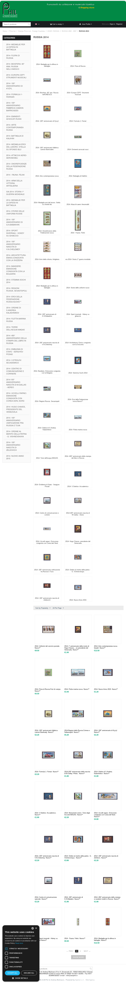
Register (119, 24)
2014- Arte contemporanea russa (15, 127)
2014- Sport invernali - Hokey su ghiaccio (15, 233)
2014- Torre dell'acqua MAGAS (15, 328)
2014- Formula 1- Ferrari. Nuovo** (47, 772)
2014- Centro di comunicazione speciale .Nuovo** (46, 898)
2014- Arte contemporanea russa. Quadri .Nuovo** (106, 647)
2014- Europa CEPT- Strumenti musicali (16, 76)
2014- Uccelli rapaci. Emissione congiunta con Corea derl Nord (16, 397)
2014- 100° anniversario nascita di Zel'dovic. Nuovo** (106, 857)
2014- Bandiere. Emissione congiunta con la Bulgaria (15, 270)
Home (5, 31)
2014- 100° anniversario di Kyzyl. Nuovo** (106, 731)
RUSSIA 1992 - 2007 (69, 31)
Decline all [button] (29, 973)
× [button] (36, 928)
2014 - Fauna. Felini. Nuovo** (74, 938)
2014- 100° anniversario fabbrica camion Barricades (14, 106)
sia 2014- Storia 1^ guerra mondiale (15, 192)
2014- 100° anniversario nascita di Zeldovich (13, 446)
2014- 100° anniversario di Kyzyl (14, 86)
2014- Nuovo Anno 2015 (15, 457)
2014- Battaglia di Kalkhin (14, 137)
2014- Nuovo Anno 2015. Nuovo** (106, 689)
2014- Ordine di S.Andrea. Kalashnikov (13, 310)
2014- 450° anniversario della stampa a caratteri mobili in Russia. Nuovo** (107, 898)
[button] (21, 978)
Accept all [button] (12, 973)
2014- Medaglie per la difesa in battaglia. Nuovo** (105, 939)
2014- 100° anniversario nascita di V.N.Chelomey (13, 245)
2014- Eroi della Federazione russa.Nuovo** (14, 299)
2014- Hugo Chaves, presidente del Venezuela (15, 409)
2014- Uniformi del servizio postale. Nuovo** (47, 647)
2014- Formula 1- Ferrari (14, 95)
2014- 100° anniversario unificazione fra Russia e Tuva (15, 421)
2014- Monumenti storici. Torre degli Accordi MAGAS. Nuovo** (77, 814)
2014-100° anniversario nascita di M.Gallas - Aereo (16, 383)
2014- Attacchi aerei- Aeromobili (16, 156)
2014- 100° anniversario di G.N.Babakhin (14, 222)
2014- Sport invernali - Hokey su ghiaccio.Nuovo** (46, 939)
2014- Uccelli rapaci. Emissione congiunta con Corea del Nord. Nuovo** (105, 814)
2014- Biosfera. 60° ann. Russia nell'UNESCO (15, 66)
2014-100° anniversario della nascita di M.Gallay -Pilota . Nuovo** (77, 772)
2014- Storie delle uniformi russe (15, 212)
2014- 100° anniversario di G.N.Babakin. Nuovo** (73, 898)
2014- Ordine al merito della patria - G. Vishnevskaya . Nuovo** (78, 857)
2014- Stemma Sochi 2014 (16, 281)
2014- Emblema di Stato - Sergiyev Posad (14, 351)
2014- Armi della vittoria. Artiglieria (14, 183)
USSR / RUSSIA (53, 31)
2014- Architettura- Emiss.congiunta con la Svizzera (16, 257)
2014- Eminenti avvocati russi (13, 117)
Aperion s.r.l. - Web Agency (85, 980)
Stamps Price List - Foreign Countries (31, 31)
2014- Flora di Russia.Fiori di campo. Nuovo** (48, 690)
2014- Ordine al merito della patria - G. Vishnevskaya (16, 434)
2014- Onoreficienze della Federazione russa (16, 166)
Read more (19, 943)
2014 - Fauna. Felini (15, 174)
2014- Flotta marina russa (16, 319)
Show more (78, 957)
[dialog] (20, 953)
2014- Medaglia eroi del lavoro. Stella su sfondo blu (16, 147)
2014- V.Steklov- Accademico (14, 361)
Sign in (112, 24)
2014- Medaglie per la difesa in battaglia (15, 47)
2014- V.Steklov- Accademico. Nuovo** (45, 814)
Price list (12, 31)
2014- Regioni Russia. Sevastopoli (16, 289)
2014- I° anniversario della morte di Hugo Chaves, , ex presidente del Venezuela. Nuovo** (76, 648)
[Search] (29, 24)
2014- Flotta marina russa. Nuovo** (76, 689)
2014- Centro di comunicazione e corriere (15, 371)
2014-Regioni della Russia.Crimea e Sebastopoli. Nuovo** (77, 731)
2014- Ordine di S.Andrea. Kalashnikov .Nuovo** (103, 772)
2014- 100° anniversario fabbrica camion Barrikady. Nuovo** (46, 731)
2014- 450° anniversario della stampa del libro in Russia (16, 339)
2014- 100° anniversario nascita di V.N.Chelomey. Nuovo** (47, 857)
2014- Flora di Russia (13, 56)
